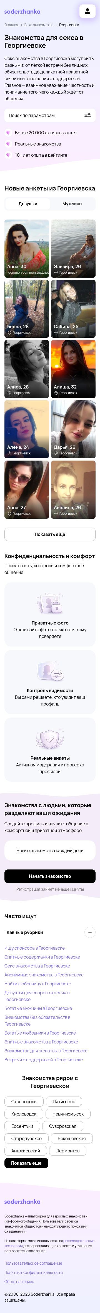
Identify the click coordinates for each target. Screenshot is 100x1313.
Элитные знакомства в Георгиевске (41, 1042)
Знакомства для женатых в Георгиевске (46, 1051)
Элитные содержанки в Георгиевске (42, 957)
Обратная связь (19, 1281)
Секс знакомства (38, 24)
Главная (11, 24)
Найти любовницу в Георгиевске (37, 984)
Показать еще (50, 534)
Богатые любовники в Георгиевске (40, 1033)
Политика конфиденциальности (33, 1272)
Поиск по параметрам (32, 115)
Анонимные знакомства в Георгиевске (44, 975)
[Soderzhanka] (22, 11)
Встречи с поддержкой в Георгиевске (43, 1060)
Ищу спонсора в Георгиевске (34, 948)
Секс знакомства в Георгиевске (37, 966)
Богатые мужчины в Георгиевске (38, 1008)
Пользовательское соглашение (33, 1263)
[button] (24, 1102)
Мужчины (72, 204)
